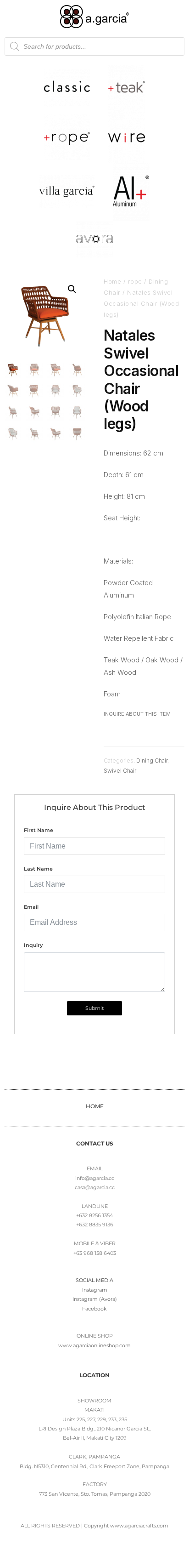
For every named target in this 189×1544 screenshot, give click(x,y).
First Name (38, 830)
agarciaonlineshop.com (102, 1345)
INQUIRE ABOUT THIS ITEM (137, 714)
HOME (95, 1106)
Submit (94, 1008)
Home (112, 281)
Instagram (94, 1290)
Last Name (38, 869)
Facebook (94, 1308)
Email (31, 907)
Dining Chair (151, 760)
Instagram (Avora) (94, 1299)
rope (135, 281)
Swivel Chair (120, 770)
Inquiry (33, 945)
